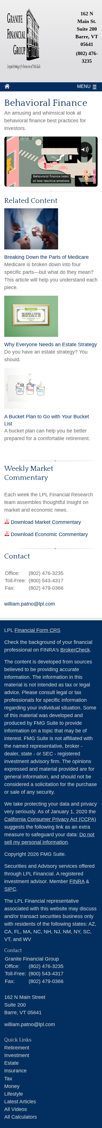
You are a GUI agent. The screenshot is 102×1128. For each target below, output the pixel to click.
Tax (8, 1078)
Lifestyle (13, 1094)
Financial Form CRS (37, 630)
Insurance (15, 1071)
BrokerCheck (75, 650)
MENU (84, 86)
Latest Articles (20, 1101)
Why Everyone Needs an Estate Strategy (50, 344)
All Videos (15, 1109)
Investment (16, 1055)
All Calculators (20, 1117)
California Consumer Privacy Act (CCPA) (50, 819)
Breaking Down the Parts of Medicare (46, 257)
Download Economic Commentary (48, 534)
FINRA (76, 881)
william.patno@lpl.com (29, 604)
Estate (11, 1063)
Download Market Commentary (45, 522)
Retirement (16, 1048)
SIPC (10, 889)
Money (12, 1086)
